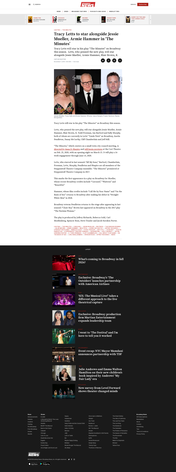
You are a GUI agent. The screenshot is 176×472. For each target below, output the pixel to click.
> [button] (150, 19)
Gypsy (67, 416)
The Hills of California (119, 418)
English (43, 440)
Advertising (139, 426)
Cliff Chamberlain (90, 233)
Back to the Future (46, 428)
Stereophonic (93, 435)
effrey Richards (103, 234)
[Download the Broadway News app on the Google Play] (45, 463)
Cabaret (43, 430)
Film (79, 292)
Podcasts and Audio (98, 11)
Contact (138, 424)
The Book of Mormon (95, 448)
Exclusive (82, 311)
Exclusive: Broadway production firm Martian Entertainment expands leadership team (99, 317)
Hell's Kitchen (69, 426)
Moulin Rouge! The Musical (73, 445)
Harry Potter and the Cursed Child (75, 423)
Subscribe (143, 4)
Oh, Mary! (67, 448)
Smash (91, 430)
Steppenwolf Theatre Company (76, 231)
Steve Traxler (89, 230)
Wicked (115, 443)
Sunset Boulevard (94, 440)
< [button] (25, 19)
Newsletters (114, 11)
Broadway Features (79, 11)
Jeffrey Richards (111, 228)
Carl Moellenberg (75, 234)
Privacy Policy (140, 434)
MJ (66, 438)
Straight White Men (61, 230)
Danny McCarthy (96, 228)
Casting (57, 30)
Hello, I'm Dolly (69, 428)
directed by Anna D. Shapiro (67, 149)
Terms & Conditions (142, 431)
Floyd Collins (44, 445)
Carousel (77, 226)
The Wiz (115, 438)
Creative (30, 421)
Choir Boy (110, 230)
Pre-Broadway (32, 426)
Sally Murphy (107, 231)
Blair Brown (60, 228)
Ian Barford (95, 231)
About (138, 421)
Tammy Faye (92, 445)
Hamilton (67, 421)
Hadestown (68, 418)
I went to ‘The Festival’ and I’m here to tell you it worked (98, 334)
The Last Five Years (118, 421)
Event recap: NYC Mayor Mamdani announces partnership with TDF (100, 352)
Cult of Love (44, 435)
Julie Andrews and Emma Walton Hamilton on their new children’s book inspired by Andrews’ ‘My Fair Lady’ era (100, 374)
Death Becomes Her (47, 438)
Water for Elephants (118, 440)
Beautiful (83, 228)
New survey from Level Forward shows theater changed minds (99, 389)
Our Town (91, 421)
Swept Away (92, 443)
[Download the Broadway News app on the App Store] (33, 463)
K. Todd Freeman (75, 233)
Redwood (92, 423)
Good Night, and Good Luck (49, 448)
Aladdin (43, 423)
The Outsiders (117, 428)
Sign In (133, 4)
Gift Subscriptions (141, 417)
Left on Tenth (69, 435)
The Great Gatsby (118, 416)
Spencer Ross (90, 234)
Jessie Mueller (88, 226)
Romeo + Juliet (93, 426)
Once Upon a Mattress (95, 416)
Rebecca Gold (76, 230)
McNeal (67, 443)
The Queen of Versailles (120, 433)
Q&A (80, 366)
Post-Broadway (32, 429)
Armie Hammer (72, 228)
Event (80, 329)
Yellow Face (116, 445)
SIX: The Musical (93, 428)
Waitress (99, 226)
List (79, 256)
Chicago (43, 433)
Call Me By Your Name (107, 233)
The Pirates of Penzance (120, 430)
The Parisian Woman (113, 226)
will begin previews (93, 149)
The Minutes (67, 30)
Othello (91, 418)
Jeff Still (100, 230)
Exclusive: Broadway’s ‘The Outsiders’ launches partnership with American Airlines (99, 281)
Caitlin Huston (60, 59)
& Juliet (43, 417)
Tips (137, 429)
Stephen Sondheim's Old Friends (98, 433)
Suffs (90, 438)
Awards (30, 434)
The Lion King (117, 423)
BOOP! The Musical (46, 426)
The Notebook (117, 426)
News (59, 11)
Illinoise (67, 430)
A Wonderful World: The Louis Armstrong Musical (49, 420)
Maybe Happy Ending (71, 440)
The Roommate (117, 435)
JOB (66, 433)
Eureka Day (44, 443)
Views (66, 11)
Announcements (32, 417)
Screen (30, 431)
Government (83, 347)
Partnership (83, 274)
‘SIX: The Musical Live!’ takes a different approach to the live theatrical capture (98, 299)
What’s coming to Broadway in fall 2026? (101, 260)
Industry (30, 419)
